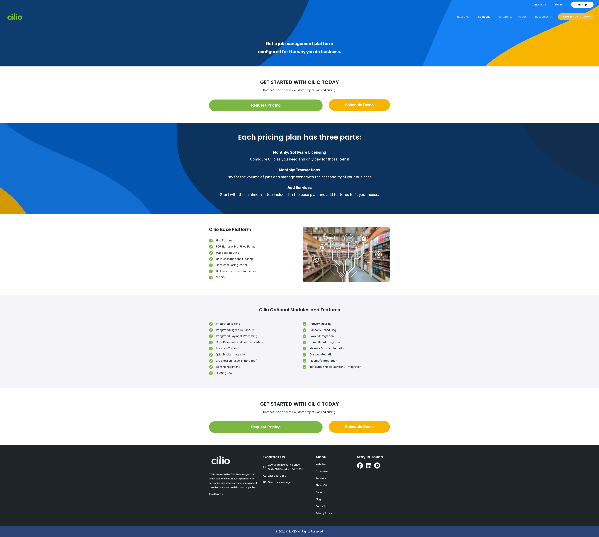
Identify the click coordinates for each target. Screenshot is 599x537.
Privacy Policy (324, 513)
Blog (318, 499)
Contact (320, 506)
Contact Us (539, 4)
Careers (320, 492)
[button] (558, 4)
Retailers (321, 478)
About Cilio (322, 485)
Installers (321, 464)
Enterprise (322, 471)
